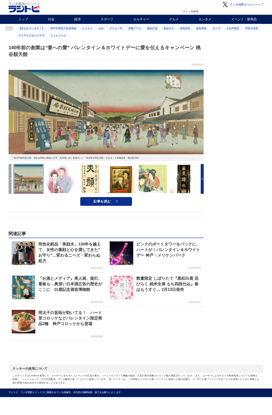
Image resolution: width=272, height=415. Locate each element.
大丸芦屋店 (232, 28)
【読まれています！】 (31, 28)
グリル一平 (115, 28)
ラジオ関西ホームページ (245, 4)
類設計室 (152, 28)
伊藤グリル (134, 28)
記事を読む (102, 201)
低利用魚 (201, 28)
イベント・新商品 (244, 19)
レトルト (87, 28)
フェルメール (58, 35)
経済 (77, 19)
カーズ (216, 28)
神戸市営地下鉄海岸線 (63, 28)
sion (101, 28)
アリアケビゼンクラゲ (31, 35)
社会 (51, 19)
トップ (23, 19)
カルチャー (141, 19)
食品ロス (168, 28)
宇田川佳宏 (251, 28)
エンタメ (205, 19)
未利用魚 (185, 28)
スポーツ (107, 19)
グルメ (174, 19)
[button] (202, 179)
